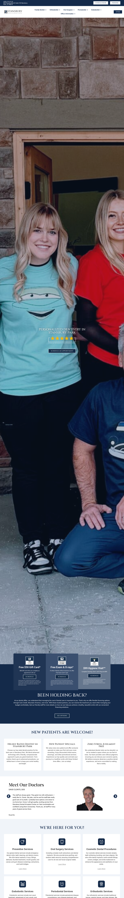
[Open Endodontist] (101, 10)
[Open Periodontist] (87, 10)
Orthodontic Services (101, 891)
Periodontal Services (62, 891)
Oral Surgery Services (62, 849)
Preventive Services (22, 849)
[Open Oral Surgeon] (74, 10)
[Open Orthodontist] (59, 10)
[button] (8, 796)
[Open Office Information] (75, 14)
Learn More (22, 869)
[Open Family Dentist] (46, 10)
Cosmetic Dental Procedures (101, 849)
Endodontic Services (22, 891)
